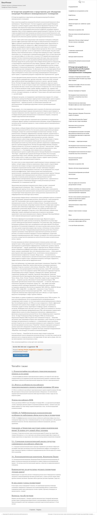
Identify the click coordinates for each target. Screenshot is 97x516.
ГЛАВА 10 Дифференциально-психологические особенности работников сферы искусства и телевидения (36, 413)
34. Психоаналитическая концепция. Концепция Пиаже (35, 456)
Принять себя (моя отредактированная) (79, 168)
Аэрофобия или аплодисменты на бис (78, 11)
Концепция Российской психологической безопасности (15, 514)
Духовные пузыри (73, 19)
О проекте (32, 509)
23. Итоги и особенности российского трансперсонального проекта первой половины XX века (35, 385)
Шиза (70, 215)
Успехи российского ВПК (22, 400)
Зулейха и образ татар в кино (76, 109)
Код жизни (71, 46)
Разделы (38, 509)
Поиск (81, 2)
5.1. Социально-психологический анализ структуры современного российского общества (33, 442)
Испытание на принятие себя (76, 30)
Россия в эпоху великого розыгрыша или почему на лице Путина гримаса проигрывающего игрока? (79, 198)
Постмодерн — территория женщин (78, 141)
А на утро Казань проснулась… (77, 225)
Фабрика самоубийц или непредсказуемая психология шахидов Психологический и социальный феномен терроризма (79, 190)
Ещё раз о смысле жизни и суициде (78, 211)
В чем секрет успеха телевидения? (26, 482)
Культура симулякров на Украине (77, 90)
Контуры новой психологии (76, 56)
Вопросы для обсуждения (22, 495)
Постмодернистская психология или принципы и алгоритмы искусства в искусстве (78, 96)
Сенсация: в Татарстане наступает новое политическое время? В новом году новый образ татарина (80, 78)
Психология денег (73, 178)
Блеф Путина (72, 15)
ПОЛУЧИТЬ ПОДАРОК (21, 355)
